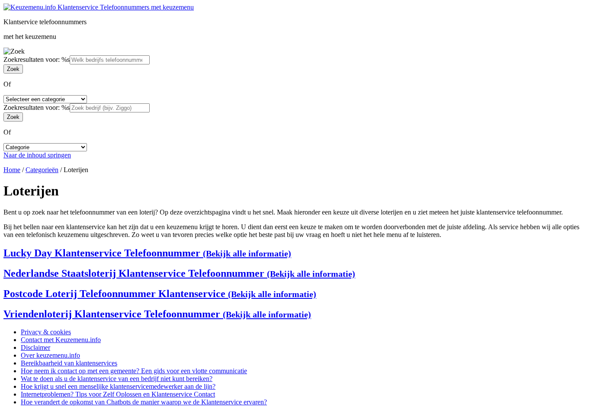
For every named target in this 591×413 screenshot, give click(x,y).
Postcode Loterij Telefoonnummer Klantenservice (159, 293)
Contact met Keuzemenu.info (61, 339)
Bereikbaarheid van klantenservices (69, 363)
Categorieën (42, 169)
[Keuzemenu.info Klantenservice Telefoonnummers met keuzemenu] (98, 7)
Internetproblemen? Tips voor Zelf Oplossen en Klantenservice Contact (118, 394)
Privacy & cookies (46, 332)
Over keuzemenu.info (50, 355)
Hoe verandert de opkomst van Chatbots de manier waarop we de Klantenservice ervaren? (144, 402)
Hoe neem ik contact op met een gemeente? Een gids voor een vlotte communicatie (134, 371)
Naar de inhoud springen (37, 155)
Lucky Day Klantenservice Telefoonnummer (147, 253)
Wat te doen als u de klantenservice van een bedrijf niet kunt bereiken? (116, 378)
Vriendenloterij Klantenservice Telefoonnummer (157, 314)
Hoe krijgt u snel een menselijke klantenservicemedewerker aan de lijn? (118, 386)
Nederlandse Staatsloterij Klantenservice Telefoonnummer (179, 273)
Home (11, 169)
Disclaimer (35, 347)
